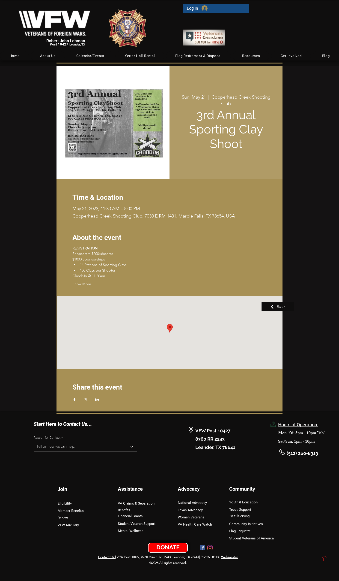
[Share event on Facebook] (74, 399)
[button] (90, 56)
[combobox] (85, 446)
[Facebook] (202, 547)
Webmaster (229, 557)
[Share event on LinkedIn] (97, 399)
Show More (81, 284)
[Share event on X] (86, 399)
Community (242, 489)
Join (62, 489)
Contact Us (106, 557)
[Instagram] (210, 547)
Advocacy (189, 489)
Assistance (130, 489)
